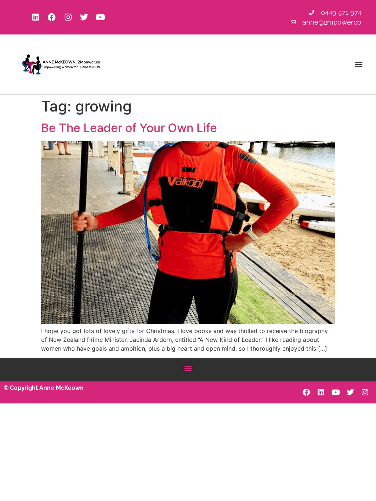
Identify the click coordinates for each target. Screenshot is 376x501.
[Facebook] (52, 17)
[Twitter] (84, 17)
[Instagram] (68, 17)
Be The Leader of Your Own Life (129, 128)
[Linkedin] (36, 17)
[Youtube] (100, 17)
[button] (359, 64)
